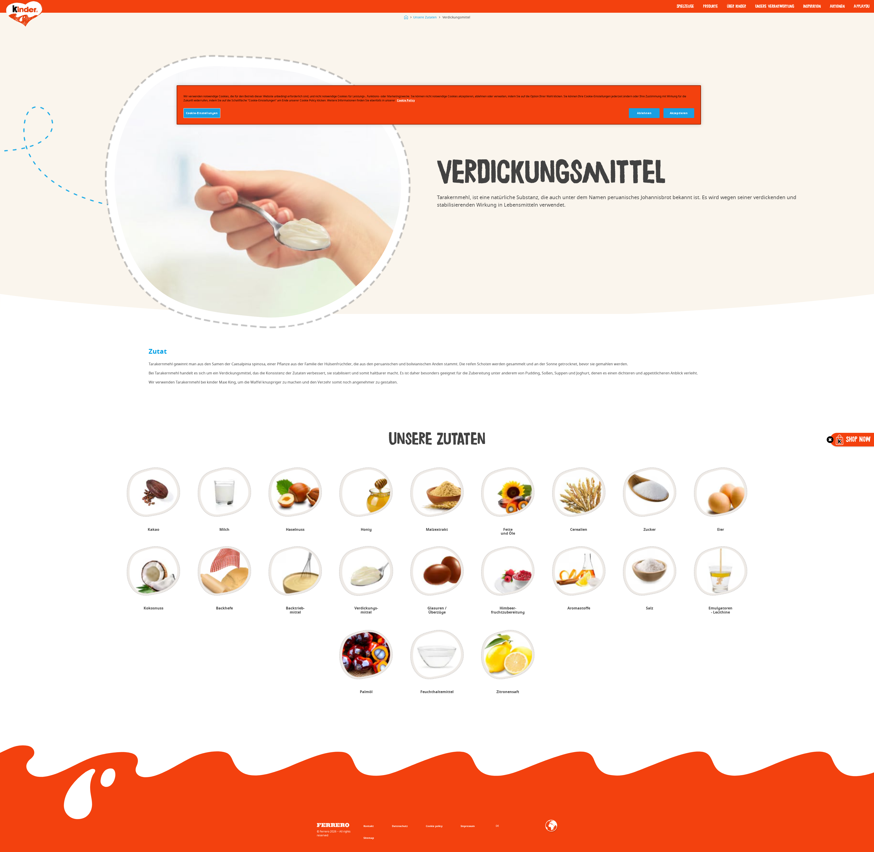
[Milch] (224, 492)
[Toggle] (830, 439)
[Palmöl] (366, 654)
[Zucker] (649, 492)
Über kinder (736, 6)
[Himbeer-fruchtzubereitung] (508, 570)
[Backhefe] (224, 570)
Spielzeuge (685, 6)
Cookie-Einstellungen (202, 113)
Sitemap (368, 838)
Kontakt (368, 826)
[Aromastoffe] (579, 570)
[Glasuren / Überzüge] (437, 570)
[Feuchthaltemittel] (437, 654)
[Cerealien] (579, 492)
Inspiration (812, 6)
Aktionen (837, 6)
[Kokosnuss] (153, 570)
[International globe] (551, 829)
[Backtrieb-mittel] (295, 570)
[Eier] (720, 492)
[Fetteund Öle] (508, 492)
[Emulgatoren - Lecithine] (720, 570)
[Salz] (649, 570)
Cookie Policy (406, 100)
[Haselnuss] (295, 492)
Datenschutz (400, 826)
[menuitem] (685, 6)
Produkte (710, 6)
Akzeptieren (679, 113)
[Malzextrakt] (437, 492)
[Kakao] (153, 492)
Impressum (468, 826)
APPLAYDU (861, 6)
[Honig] (366, 492)
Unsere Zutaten (425, 17)
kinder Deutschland (406, 17)
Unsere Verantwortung (774, 6)
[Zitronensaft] (508, 654)
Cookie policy (434, 826)
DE (497, 825)
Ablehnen (644, 113)
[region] (439, 105)
